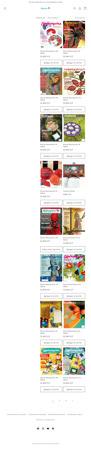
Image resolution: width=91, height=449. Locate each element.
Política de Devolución (56, 414)
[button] (5, 8)
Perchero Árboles (69, 191)
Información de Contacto (16, 414)
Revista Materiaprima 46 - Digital (72, 332)
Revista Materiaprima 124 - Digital (49, 285)
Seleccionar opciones (51, 249)
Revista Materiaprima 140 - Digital (49, 52)
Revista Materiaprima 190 (49, 238)
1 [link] (53, 400)
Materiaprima (41, 443)
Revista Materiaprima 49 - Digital (72, 145)
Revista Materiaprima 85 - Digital (72, 52)
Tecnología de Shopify (52, 443)
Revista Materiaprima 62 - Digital (49, 192)
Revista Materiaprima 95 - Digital (49, 332)
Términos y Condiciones (45, 420)
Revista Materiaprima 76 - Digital (72, 239)
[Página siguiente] (72, 400)
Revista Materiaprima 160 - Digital (49, 99)
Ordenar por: (41, 18)
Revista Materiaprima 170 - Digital (72, 379)
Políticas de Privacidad (37, 414)
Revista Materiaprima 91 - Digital (49, 145)
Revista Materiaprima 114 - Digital (72, 99)
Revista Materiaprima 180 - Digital (49, 379)
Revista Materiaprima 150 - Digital (72, 285)
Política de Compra (74, 414)
